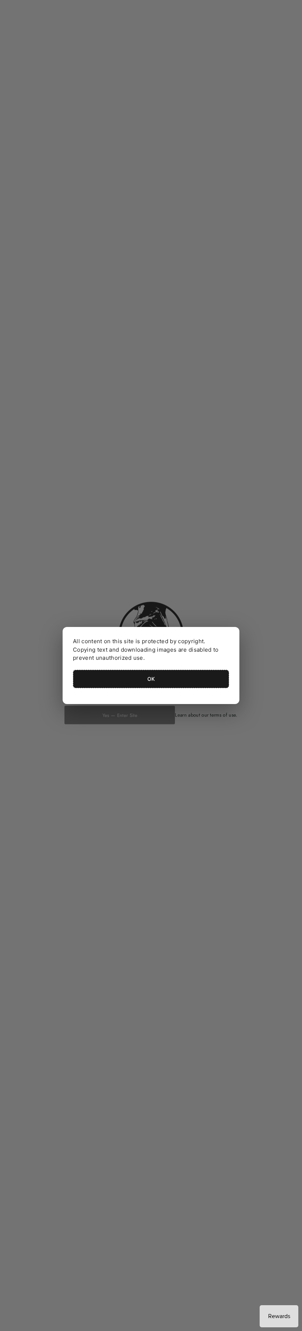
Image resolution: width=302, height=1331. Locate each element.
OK (151, 679)
